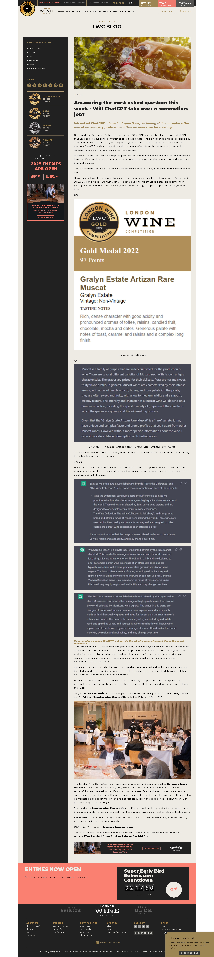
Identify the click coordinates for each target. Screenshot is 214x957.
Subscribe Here (143, 933)
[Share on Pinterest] (50, 85)
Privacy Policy (167, 926)
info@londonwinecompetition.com (98, 952)
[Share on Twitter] (34, 85)
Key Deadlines (87, 929)
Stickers (107, 11)
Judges (87, 11)
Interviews (32, 61)
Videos (123, 11)
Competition (64, 11)
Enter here (81, 817)
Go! (173, 889)
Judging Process (61, 926)
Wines (131, 11)
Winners (97, 11)
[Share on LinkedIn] (45, 85)
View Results (92, 836)
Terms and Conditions (171, 929)
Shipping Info (86, 935)
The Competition (34, 926)
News (29, 57)
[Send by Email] (56, 85)
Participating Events (116, 932)
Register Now (35, 177)
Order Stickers (112, 836)
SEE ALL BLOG (107, 21)
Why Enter (85, 932)
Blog (115, 11)
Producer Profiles (37, 68)
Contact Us (31, 935)
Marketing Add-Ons (136, 836)
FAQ (28, 932)
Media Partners (60, 932)
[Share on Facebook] (29, 85)
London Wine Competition (109, 808)
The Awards (31, 929)
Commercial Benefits (52, 177)
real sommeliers (96, 693)
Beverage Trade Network (118, 827)
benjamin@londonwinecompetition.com (63, 952)
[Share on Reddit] (40, 85)
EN (132, 3)
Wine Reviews (33, 49)
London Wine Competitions (112, 697)
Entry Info (77, 11)
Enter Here (85, 926)
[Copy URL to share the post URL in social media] (61, 85)
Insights (31, 53)
